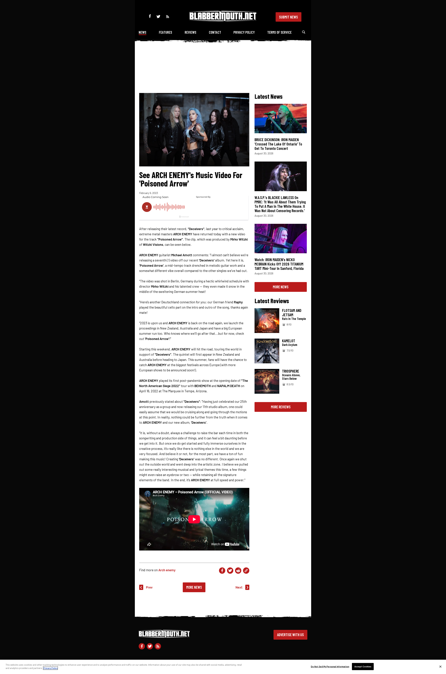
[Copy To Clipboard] (246, 570)
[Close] (440, 666)
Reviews (190, 32)
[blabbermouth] (223, 20)
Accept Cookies (362, 666)
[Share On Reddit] (238, 570)
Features (165, 32)
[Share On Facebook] (222, 570)
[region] (223, 667)
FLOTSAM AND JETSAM (291, 312)
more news (281, 286)
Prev (149, 587)
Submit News (288, 17)
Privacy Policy (244, 32)
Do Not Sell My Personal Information (330, 666)
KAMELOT (288, 340)
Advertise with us (290, 634)
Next (239, 587)
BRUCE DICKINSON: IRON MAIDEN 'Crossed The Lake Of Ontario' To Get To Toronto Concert (278, 144)
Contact (215, 32)
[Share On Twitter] (230, 570)
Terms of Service (279, 32)
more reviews (281, 407)
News (142, 32)
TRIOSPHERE (290, 371)
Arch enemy (166, 570)
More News (194, 587)
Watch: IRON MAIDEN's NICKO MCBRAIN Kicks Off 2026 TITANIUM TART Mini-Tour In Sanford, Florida (279, 264)
